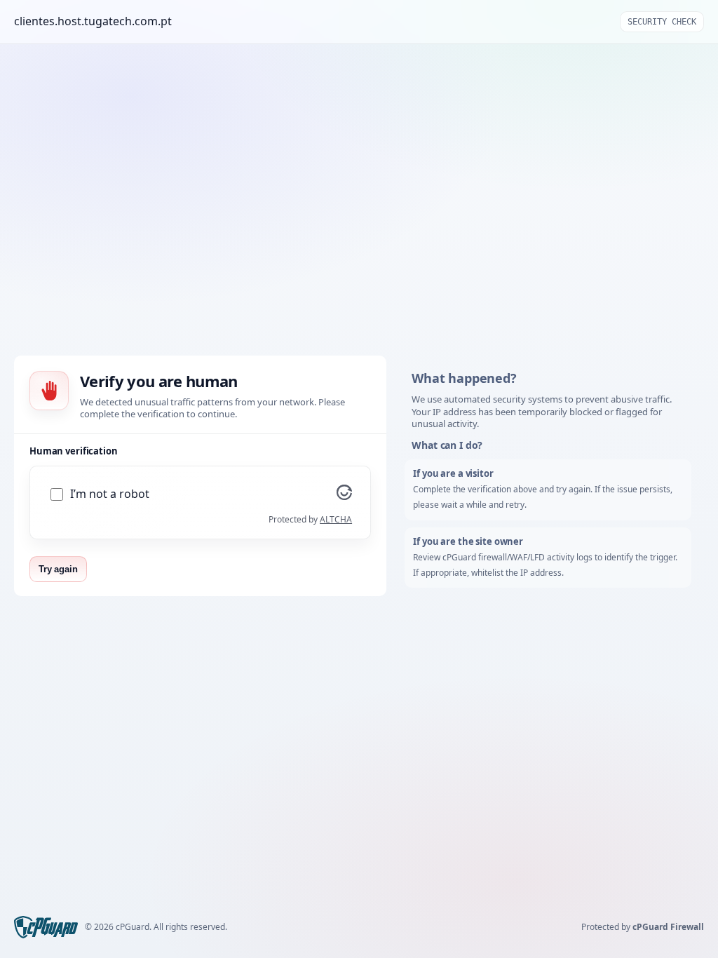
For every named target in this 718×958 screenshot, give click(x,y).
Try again (58, 569)
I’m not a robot (109, 494)
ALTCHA (336, 519)
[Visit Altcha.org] (344, 496)
